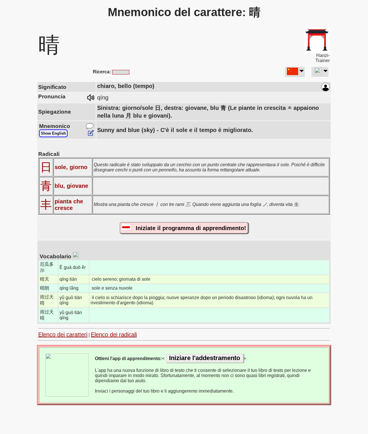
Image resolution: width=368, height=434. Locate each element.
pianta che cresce (69, 204)
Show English (53, 133)
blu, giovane (71, 186)
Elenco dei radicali (114, 334)
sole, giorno (71, 167)
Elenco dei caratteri (62, 334)
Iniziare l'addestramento (204, 358)
